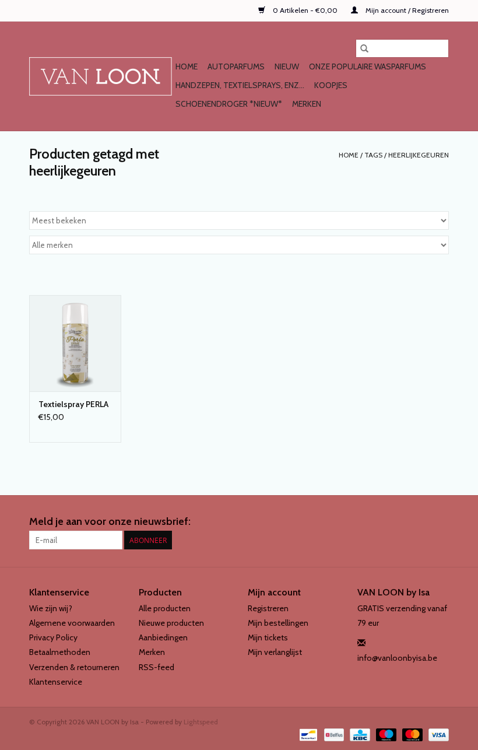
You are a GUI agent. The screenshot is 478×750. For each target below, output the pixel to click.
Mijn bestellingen (278, 623)
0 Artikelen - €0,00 (305, 10)
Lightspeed (201, 721)
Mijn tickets (268, 637)
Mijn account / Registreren (406, 10)
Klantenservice (55, 682)
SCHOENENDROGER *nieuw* (228, 104)
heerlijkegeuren (418, 154)
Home (186, 66)
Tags (373, 154)
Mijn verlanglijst (275, 652)
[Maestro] (385, 734)
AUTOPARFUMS (236, 66)
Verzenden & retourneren (74, 667)
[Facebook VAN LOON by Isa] (419, 522)
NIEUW (287, 66)
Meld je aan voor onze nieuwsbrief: (110, 522)
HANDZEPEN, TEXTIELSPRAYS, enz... (239, 85)
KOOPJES (330, 85)
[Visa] (436, 734)
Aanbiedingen (163, 637)
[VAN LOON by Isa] (100, 76)
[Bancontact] (307, 734)
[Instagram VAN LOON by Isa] (439, 522)
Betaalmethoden (59, 652)
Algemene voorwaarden (72, 623)
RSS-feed (156, 667)
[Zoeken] (364, 48)
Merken (306, 104)
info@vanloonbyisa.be (397, 658)
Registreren (268, 608)
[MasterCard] (411, 734)
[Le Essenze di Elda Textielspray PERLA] (75, 343)
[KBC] (358, 734)
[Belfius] (333, 734)
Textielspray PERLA (73, 404)
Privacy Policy (53, 637)
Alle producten (165, 608)
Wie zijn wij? (50, 608)
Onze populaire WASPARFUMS (367, 66)
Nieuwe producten (171, 623)
